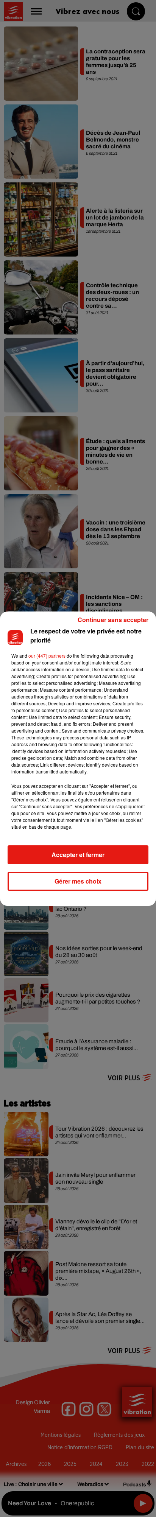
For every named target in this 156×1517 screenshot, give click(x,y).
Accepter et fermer (78, 854)
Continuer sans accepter (113, 619)
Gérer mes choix (78, 881)
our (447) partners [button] (47, 655)
